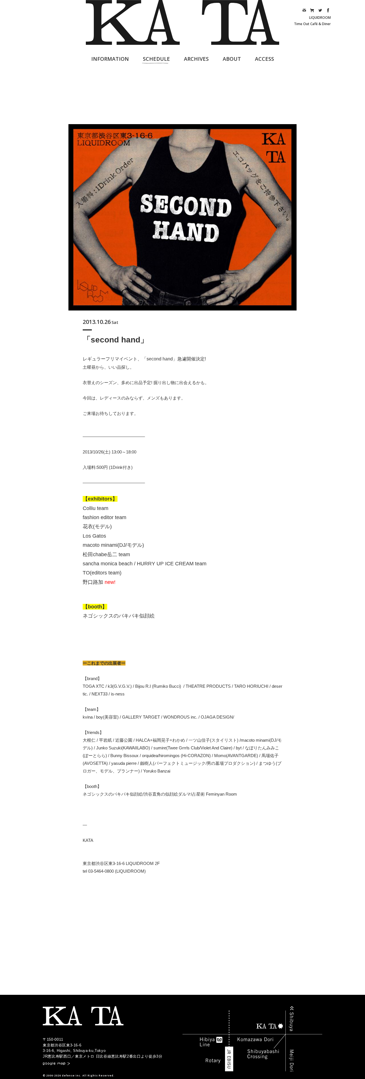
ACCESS (264, 58)
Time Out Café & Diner (312, 23)
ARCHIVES (196, 58)
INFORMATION (110, 58)
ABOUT (232, 58)
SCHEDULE (156, 58)
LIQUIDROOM (320, 17)
